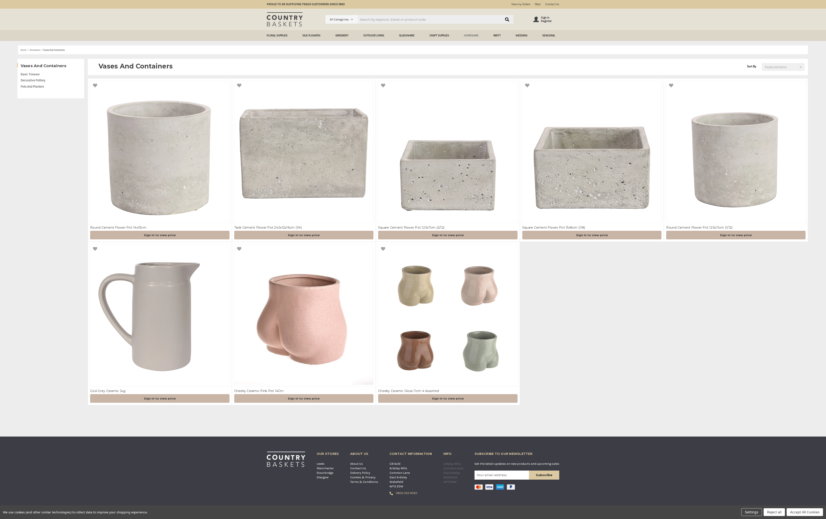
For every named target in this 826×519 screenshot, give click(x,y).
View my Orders (520, 4)
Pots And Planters (32, 86)
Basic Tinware (30, 74)
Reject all (774, 512)
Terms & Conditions (364, 482)
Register (546, 21)
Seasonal (548, 35)
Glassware (407, 35)
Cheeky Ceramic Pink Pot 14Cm (259, 391)
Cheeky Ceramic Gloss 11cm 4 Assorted (408, 391)
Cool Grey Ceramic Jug (107, 391)
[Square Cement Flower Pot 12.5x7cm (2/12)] (447, 152)
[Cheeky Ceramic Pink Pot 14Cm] (303, 315)
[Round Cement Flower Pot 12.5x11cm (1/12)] (735, 152)
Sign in (545, 17)
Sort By (751, 66)
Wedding (521, 35)
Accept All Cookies (805, 512)
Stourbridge (325, 473)
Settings (751, 512)
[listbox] (782, 67)
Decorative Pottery (33, 80)
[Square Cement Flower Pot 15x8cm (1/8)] (591, 152)
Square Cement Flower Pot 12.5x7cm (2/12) (411, 227)
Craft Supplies (439, 35)
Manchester (325, 468)
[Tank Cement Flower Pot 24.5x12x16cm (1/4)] (303, 152)
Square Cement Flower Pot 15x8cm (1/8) (553, 227)
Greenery (341, 35)
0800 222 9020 (406, 493)
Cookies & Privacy (363, 477)
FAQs (538, 4)
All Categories (339, 19)
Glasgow (322, 477)
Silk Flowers (311, 35)
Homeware (471, 35)
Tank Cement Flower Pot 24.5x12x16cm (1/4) (268, 227)
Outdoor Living (373, 35)
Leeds (321, 464)
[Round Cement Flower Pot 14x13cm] (159, 152)
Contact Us (552, 4)
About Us (356, 464)
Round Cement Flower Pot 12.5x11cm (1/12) (699, 227)
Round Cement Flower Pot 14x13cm (118, 227)
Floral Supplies (277, 35)
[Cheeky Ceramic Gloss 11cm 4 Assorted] (447, 315)
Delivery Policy (360, 473)
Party (497, 35)
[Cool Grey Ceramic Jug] (159, 315)
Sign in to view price (160, 235)
